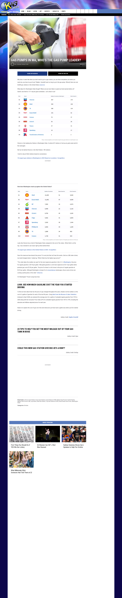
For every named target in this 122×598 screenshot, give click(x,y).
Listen (35, 11)
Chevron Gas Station (29, 400)
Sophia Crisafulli (73, 317)
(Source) (39, 273)
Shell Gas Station (41, 401)
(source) (42, 85)
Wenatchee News (65, 14)
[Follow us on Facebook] (87, 11)
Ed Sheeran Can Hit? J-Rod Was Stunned (46, 446)
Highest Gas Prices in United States (66, 400)
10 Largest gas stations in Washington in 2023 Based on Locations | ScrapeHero (41, 158)
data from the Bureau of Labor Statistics (64, 294)
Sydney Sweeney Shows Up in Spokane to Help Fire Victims (73, 446)
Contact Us (55, 11)
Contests (47, 11)
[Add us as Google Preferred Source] (83, 11)
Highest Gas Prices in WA (23, 401)
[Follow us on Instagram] (91, 11)
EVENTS (63, 11)
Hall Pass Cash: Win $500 (14, 14)
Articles (26, 405)
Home (22, 11)
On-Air (29, 11)
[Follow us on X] (95, 11)
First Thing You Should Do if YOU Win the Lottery (20, 446)
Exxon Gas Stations (41, 400)
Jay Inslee (33, 401)
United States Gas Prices (64, 401)
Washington (67, 262)
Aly (15, 64)
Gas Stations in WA (51, 400)
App (41, 11)
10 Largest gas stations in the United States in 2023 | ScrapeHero (36, 250)
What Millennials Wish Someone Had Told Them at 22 (21, 471)
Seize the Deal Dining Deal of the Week (34, 14)
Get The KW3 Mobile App (52, 14)
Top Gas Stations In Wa (52, 401)
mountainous (52, 270)
